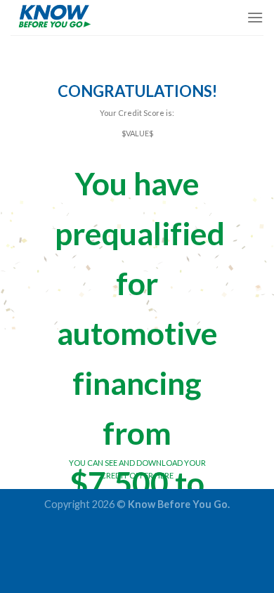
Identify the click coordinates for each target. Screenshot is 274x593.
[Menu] (255, 17)
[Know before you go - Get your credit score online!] (81, 17)
